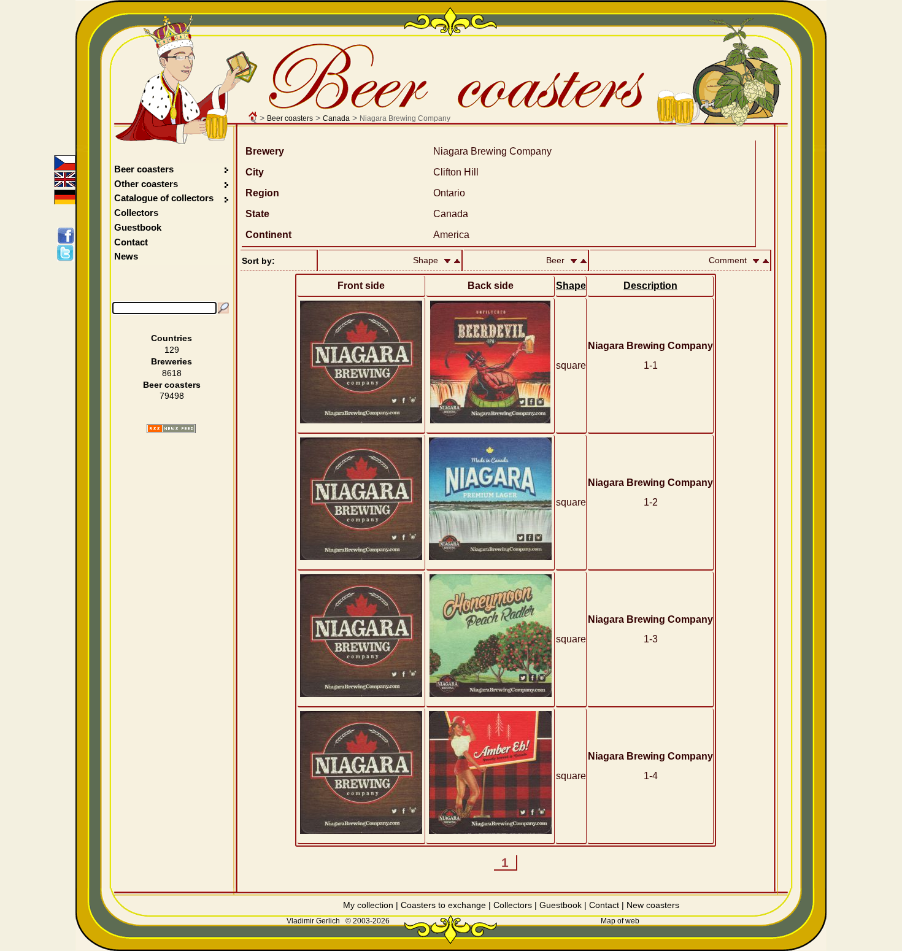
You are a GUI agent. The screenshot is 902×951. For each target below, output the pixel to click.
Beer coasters (290, 118)
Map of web (620, 921)
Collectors (136, 212)
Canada (336, 118)
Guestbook (137, 227)
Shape (571, 285)
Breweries (171, 361)
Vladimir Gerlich (313, 921)
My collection (368, 905)
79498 (172, 396)
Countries (171, 338)
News (126, 256)
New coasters (652, 905)
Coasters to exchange (443, 905)
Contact (131, 242)
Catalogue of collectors (164, 198)
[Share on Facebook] (68, 235)
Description (650, 285)
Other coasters (147, 184)
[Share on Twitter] (68, 252)
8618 (172, 373)
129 (171, 350)
